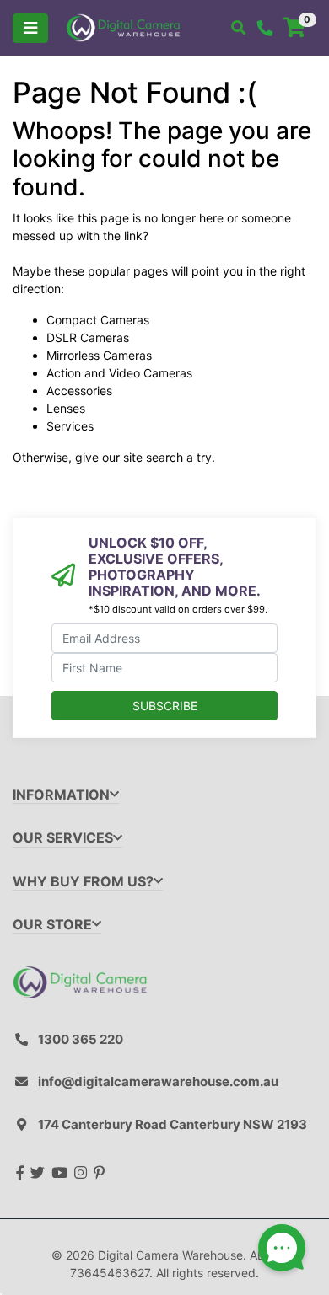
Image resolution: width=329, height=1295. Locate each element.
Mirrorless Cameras (99, 355)
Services (70, 426)
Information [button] (61, 795)
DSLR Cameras (87, 337)
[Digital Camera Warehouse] (123, 26)
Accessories (79, 390)
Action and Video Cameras (119, 373)
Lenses (65, 408)
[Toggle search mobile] (238, 28)
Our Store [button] (52, 925)
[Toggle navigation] (30, 28)
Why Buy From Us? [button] (83, 882)
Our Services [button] (63, 838)
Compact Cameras (97, 320)
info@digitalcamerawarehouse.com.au (158, 1081)
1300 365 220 (80, 1039)
